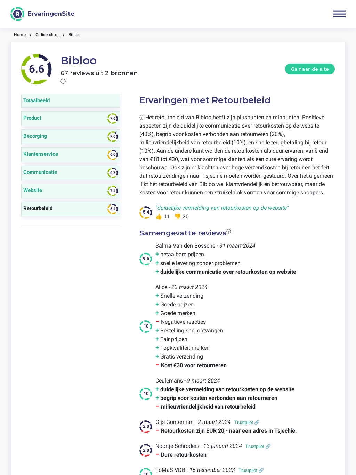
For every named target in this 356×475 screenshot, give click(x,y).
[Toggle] (339, 14)
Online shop (47, 34)
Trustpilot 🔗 (247, 422)
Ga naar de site (310, 69)
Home (20, 34)
